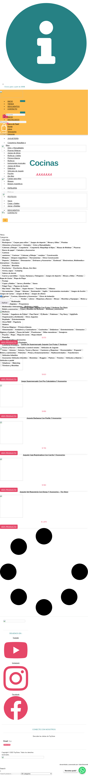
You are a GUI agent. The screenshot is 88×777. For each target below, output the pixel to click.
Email (5, 741)
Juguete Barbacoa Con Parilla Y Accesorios (44, 418)
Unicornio (11, 134)
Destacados (13, 120)
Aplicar (4, 303)
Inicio (10, 101)
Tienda (11, 104)
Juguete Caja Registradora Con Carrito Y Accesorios (44, 455)
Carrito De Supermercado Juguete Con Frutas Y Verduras (44, 344)
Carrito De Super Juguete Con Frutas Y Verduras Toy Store (44, 307)
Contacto (12, 109)
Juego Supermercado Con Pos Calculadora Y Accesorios (44, 381)
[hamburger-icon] (22, 101)
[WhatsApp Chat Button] (82, 770)
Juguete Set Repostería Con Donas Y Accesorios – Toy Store (44, 492)
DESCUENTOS (14, 106)
